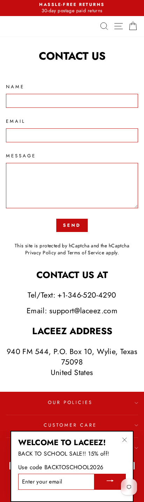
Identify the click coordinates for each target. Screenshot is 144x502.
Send (72, 225)
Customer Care (70, 425)
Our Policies (70, 402)
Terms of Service (86, 252)
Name (15, 87)
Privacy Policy (40, 252)
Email (16, 121)
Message (21, 156)
